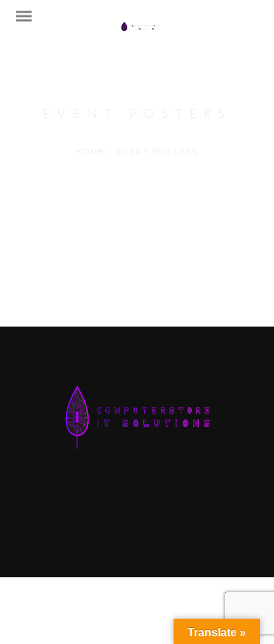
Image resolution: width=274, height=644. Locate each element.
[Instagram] (158, 490)
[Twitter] (115, 490)
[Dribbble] (179, 490)
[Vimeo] (137, 490)
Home (90, 151)
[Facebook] (94, 490)
